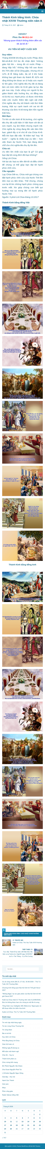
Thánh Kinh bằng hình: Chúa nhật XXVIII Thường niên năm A (21, 934)
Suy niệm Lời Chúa (8, 1037)
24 (5, 1129)
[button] (42, 11)
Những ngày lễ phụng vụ (10, 1048)
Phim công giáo (7, 1091)
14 (28, 1121)
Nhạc (4, 1087)
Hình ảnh (5, 1084)
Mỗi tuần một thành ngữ (10, 1051)
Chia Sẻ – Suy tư (8, 1055)
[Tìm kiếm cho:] (22, 969)
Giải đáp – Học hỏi (8, 1077)
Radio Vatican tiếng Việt (10, 1095)
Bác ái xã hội (6, 1033)
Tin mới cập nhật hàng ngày (12, 1022)
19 (17, 1125)
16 (40, 1121)
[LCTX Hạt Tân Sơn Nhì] (22, 8)
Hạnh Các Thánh (8, 1080)
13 (22, 1121)
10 (5, 1121)
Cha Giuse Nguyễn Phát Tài (12, 1069)
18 (11, 1125)
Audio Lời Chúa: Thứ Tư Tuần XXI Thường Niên (18, 1012)
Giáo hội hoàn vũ (8, 1044)
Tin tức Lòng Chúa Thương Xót (13, 1026)
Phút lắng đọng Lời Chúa (10, 1040)
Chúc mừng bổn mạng (10, 1062)
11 (11, 1121)
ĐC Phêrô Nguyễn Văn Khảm (12, 1066)
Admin (21, 25)
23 (40, 1125)
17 (5, 1125)
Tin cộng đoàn (7, 1030)
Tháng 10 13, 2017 (10, 25)
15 (34, 1121)
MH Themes (36, 1146)
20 (22, 1125)
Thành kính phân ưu (9, 1059)
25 (11, 1129)
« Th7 (4, 1138)
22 (34, 1125)
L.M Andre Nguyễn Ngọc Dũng (12, 1073)
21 (28, 1125)
